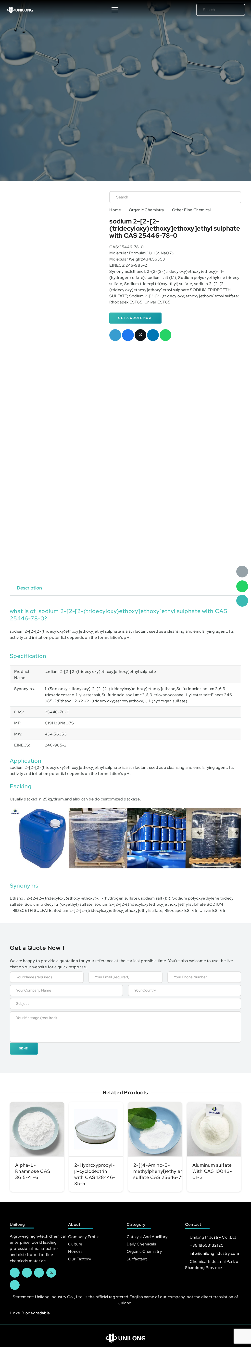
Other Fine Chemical (191, 209)
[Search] (234, 9)
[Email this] (115, 335)
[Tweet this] (140, 335)
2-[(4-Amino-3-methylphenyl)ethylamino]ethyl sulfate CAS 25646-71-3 (169, 1171)
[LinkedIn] (27, 1273)
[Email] (242, 571)
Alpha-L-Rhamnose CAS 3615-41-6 (32, 1171)
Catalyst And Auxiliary (147, 1236)
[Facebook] (15, 1273)
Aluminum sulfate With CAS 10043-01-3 (212, 1171)
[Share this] (128, 335)
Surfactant (137, 1259)
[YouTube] (39, 1273)
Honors (75, 1251)
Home (115, 209)
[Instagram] (15, 1285)
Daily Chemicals (141, 1244)
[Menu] (115, 10)
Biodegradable (36, 1313)
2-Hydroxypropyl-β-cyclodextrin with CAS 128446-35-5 (94, 1174)
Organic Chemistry (146, 209)
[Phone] (242, 601)
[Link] (20, 9)
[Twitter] (51, 1273)
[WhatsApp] (242, 586)
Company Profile (84, 1236)
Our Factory (79, 1259)
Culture (75, 1244)
